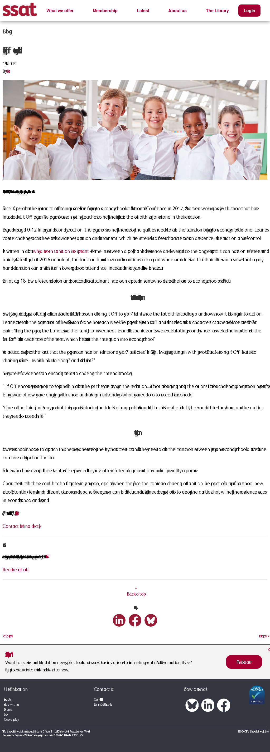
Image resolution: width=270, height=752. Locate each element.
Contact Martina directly (21, 526)
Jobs (5, 714)
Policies (7, 709)
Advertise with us (10, 704)
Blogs (6, 31)
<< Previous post (8, 636)
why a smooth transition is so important (61, 251)
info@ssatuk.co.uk (104, 704)
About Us (7, 699)
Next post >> (263, 636)
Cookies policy (10, 719)
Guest (8, 71)
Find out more (244, 662)
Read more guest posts (15, 569)
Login (249, 10)
